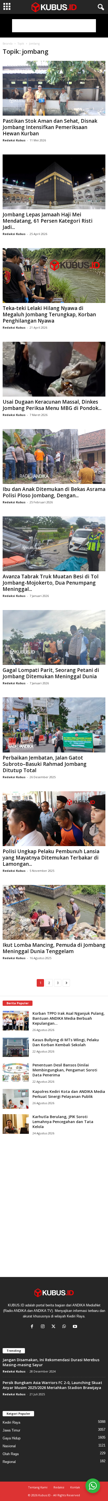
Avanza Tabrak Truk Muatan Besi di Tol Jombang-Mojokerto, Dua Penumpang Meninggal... (51, 582)
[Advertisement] (54, 25)
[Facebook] (33, 1327)
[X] (54, 1327)
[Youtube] (75, 1327)
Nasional (9, 1446)
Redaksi (58, 1487)
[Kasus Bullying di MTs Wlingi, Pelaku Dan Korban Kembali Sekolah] (16, 1047)
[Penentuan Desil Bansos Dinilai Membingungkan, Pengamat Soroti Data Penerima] (16, 1072)
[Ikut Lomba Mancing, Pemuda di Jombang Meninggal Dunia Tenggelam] (54, 912)
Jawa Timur (11, 1430)
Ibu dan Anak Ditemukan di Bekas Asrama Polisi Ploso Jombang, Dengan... (54, 492)
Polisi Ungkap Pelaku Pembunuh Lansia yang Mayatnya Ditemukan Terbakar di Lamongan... (51, 857)
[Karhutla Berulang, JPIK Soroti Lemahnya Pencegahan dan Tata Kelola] (16, 1124)
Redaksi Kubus (14, 140)
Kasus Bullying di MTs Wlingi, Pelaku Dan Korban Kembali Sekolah (66, 1042)
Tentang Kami (37, 1487)
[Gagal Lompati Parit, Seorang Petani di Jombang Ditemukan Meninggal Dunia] (54, 637)
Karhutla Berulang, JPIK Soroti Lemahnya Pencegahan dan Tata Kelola (63, 1121)
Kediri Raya (11, 1422)
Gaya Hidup (11, 1438)
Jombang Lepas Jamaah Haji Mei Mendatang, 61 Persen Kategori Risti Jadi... (48, 221)
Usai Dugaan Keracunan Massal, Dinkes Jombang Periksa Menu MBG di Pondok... (52, 405)
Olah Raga (11, 1454)
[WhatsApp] (65, 1327)
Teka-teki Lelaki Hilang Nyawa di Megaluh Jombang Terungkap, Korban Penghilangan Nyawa (49, 314)
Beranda (8, 43)
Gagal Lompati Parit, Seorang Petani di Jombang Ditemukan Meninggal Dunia (51, 673)
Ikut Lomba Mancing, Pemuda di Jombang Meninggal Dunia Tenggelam (54, 948)
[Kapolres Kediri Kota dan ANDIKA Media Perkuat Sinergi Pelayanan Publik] (16, 1099)
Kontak (75, 1487)
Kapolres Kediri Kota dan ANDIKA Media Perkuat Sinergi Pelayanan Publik (69, 1094)
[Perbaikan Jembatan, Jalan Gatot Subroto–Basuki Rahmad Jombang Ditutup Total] (54, 724)
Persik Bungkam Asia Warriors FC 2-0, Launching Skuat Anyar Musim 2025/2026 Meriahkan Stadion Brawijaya (52, 1385)
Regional (9, 1462)
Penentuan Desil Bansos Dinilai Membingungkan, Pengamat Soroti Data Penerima (65, 1069)
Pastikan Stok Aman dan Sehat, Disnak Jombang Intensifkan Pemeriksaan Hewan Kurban (50, 127)
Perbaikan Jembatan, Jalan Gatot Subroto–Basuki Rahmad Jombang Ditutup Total (45, 764)
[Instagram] (44, 1327)
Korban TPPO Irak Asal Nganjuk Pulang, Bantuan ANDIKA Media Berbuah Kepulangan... (69, 1018)
